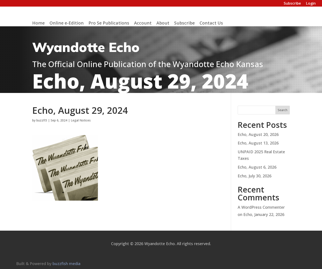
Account (143, 23)
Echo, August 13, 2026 (258, 143)
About (162, 23)
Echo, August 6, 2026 (257, 167)
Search (282, 110)
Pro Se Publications (108, 23)
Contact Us (211, 23)
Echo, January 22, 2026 (263, 214)
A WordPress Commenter (261, 207)
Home (38, 23)
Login (311, 4)
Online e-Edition (67, 23)
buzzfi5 (41, 120)
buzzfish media (66, 263)
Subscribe (292, 4)
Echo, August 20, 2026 (258, 134)
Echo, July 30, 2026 (254, 175)
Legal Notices (81, 120)
